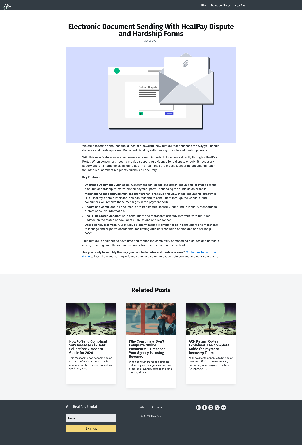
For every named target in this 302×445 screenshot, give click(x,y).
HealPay (240, 5)
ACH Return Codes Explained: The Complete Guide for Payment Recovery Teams (209, 347)
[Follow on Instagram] (210, 407)
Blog (204, 5)
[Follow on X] (217, 407)
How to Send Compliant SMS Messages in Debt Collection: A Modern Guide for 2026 (88, 347)
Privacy (157, 407)
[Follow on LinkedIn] (198, 407)
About (144, 407)
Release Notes (221, 5)
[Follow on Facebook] (204, 407)
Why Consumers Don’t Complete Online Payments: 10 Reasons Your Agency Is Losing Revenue (147, 349)
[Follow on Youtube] (223, 407)
